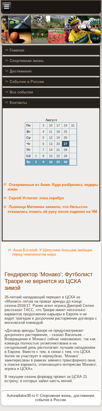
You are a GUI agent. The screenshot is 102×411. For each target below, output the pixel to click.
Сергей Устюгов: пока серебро (36, 198)
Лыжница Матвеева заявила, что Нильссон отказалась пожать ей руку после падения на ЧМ (52, 209)
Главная (17, 50)
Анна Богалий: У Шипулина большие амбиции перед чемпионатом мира (52, 252)
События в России (27, 82)
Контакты (18, 102)
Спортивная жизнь (27, 61)
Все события (21, 92)
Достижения (21, 71)
